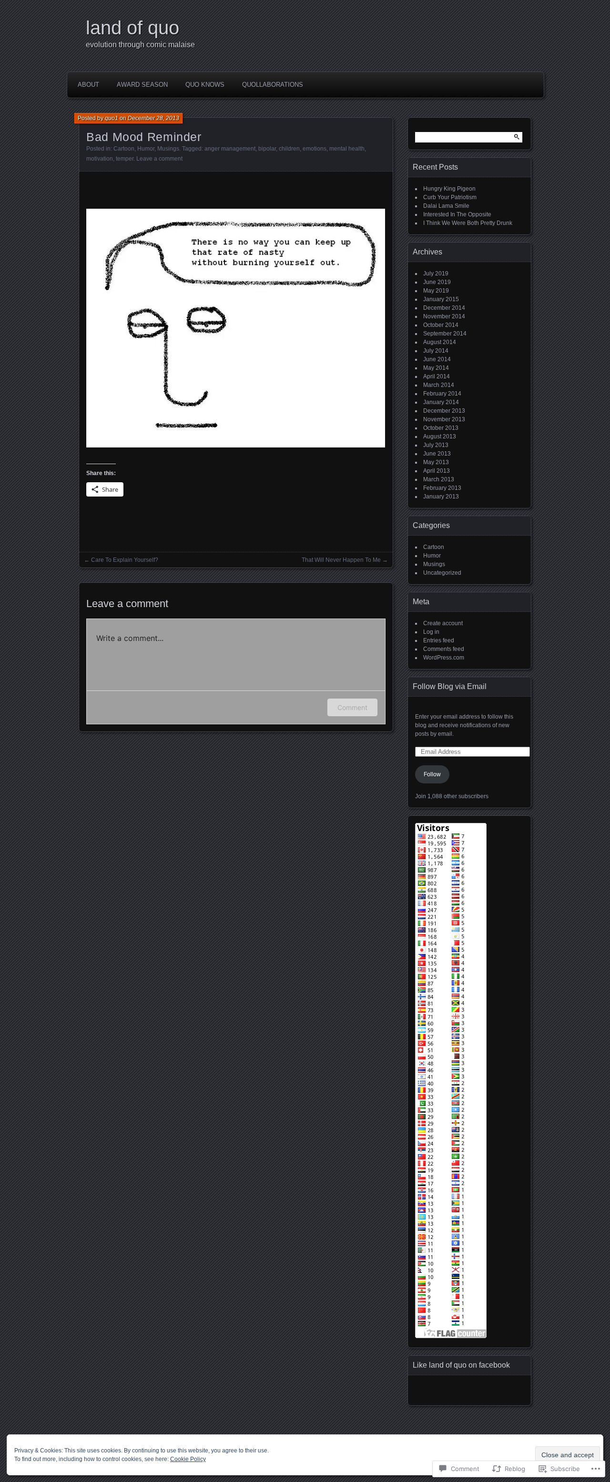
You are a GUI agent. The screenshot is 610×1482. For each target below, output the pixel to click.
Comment (352, 707)
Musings (168, 148)
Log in (431, 632)
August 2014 (439, 342)
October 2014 (440, 325)
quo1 (111, 118)
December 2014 (444, 308)
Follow (432, 774)
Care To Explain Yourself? (124, 560)
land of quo (132, 27)
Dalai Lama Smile (446, 206)
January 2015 (441, 299)
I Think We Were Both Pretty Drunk (467, 223)
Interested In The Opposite (457, 214)
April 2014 (436, 376)
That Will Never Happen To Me (341, 560)
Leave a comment (159, 158)
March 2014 (438, 385)
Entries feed (438, 640)
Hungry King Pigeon (449, 188)
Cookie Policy (188, 1459)
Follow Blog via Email (450, 686)
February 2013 (442, 488)
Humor (145, 148)
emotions (314, 148)
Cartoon (123, 148)
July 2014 (435, 350)
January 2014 (441, 402)
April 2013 (436, 470)
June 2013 (437, 453)
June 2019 (437, 282)
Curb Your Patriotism (450, 197)
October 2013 (440, 428)
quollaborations (272, 84)
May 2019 (436, 290)
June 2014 (437, 359)
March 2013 (438, 479)
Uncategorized (442, 572)
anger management (229, 148)
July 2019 (435, 273)
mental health (347, 148)
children (289, 148)
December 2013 (444, 410)
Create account (443, 623)
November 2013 (444, 419)
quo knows (204, 84)
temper (124, 158)
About (88, 84)
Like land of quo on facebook (461, 1365)
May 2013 (436, 462)
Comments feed (443, 649)
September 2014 (445, 333)
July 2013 (435, 445)
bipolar (267, 148)
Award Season (142, 84)
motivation (99, 158)
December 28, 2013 (153, 118)
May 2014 (436, 368)
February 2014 (442, 393)
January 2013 (441, 496)
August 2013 (439, 436)
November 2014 (444, 316)
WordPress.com (443, 657)
